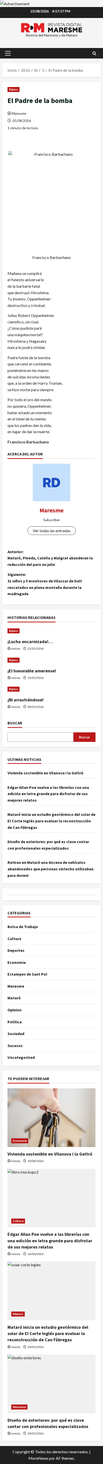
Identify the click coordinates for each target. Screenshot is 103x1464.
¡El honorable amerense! (32, 671)
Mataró (14, 997)
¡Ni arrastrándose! (26, 700)
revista (15, 648)
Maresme (19, 113)
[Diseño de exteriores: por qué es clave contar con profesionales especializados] (52, 1384)
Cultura (14, 938)
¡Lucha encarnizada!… (30, 641)
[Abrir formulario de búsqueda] (94, 53)
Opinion (15, 1009)
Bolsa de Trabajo (23, 926)
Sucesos (15, 1045)
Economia (17, 962)
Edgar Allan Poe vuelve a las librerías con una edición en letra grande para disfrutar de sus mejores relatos (48, 794)
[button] (7, 53)
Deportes (16, 950)
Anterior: (50, 558)
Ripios (13, 89)
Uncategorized (21, 1057)
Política (15, 1021)
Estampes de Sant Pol (27, 974)
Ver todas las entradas (51, 530)
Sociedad (16, 1033)
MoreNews (38, 1458)
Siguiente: (45, 584)
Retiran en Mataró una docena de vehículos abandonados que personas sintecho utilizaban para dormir (51, 869)
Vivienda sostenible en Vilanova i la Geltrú (45, 772)
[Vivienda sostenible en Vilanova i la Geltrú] (52, 1117)
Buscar (15, 722)
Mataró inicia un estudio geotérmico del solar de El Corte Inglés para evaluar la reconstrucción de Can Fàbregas (52, 821)
